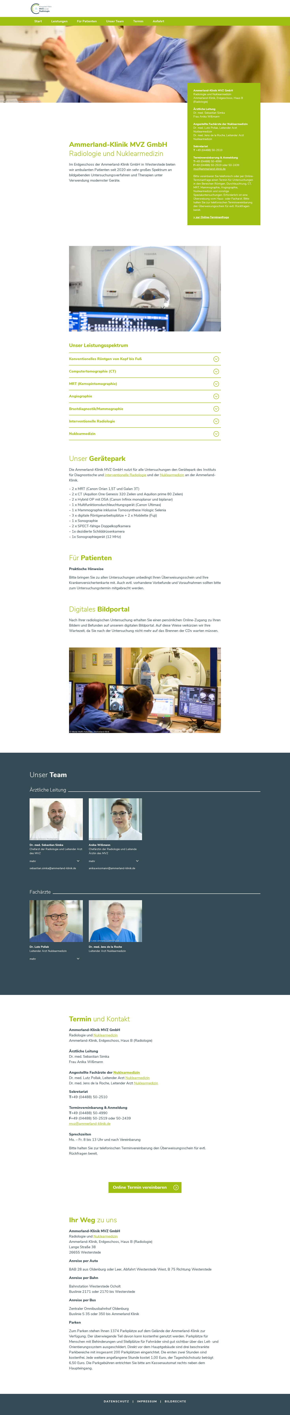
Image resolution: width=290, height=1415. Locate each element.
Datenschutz (116, 1401)
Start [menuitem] (38, 21)
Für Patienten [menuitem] (87, 21)
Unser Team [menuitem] (115, 21)
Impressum (147, 1401)
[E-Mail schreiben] (53, 868)
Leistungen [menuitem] (59, 21)
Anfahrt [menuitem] (158, 21)
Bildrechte (175, 1401)
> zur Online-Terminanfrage (211, 217)
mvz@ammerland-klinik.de (89, 1123)
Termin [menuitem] (138, 21)
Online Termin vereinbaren (140, 1187)
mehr (33, 861)
